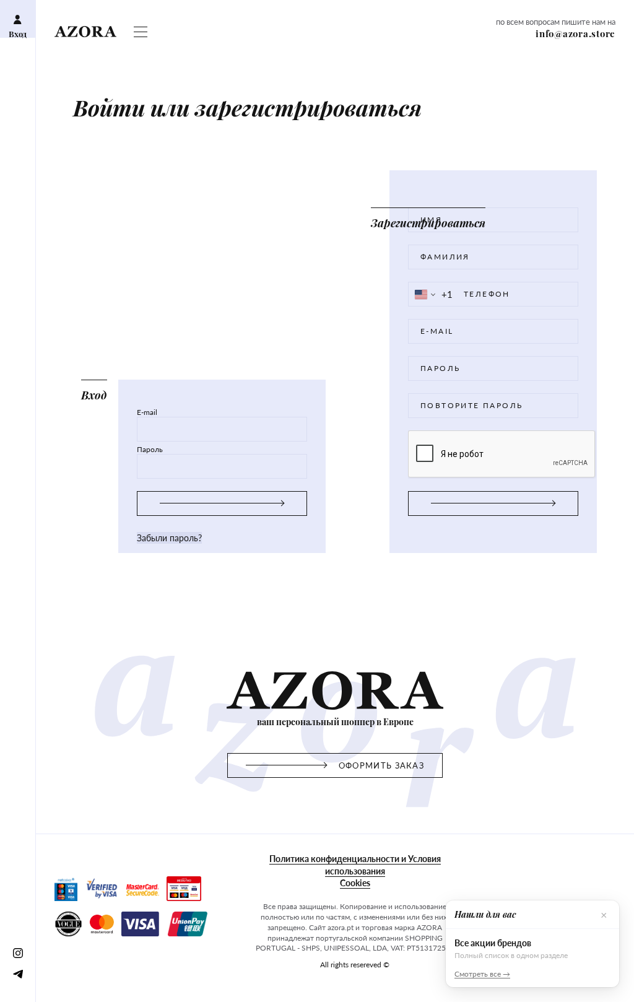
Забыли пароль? (169, 538)
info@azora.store (575, 33)
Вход (18, 33)
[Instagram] (17, 952)
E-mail (147, 412)
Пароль (150, 449)
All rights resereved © (354, 964)
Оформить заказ (381, 765)
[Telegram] (17, 973)
